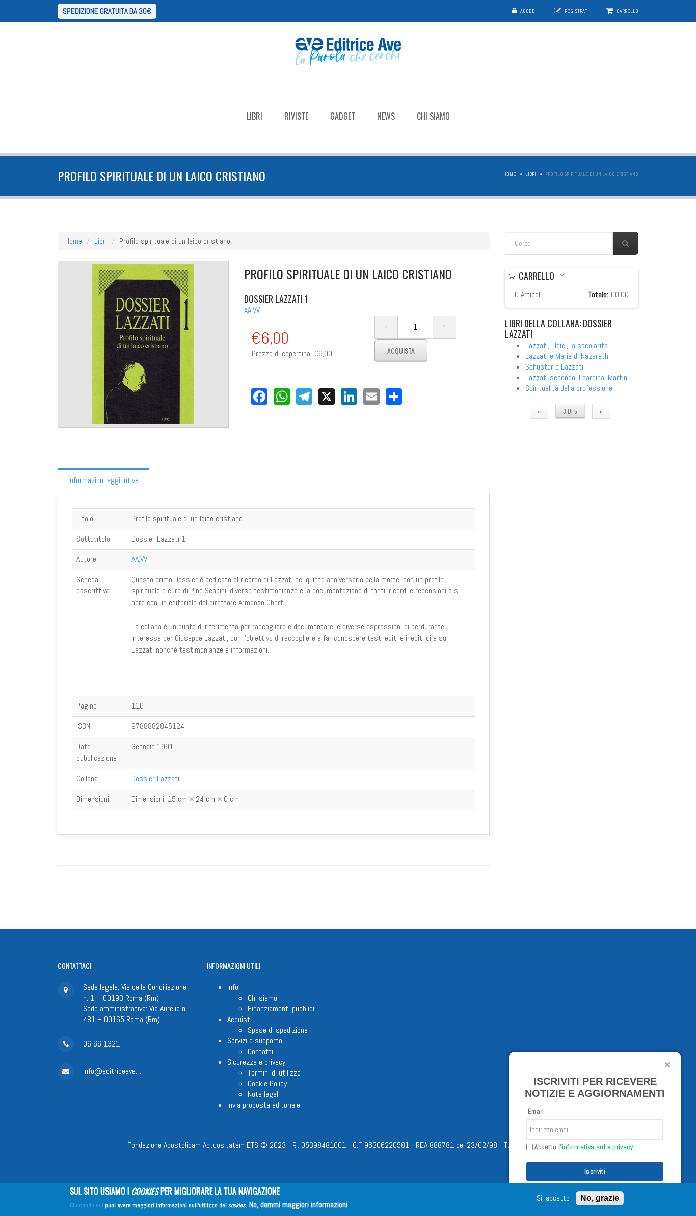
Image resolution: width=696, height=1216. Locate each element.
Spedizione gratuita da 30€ (107, 11)
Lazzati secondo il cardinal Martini (577, 377)
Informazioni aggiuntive (103, 480)
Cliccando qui (86, 1205)
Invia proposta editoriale (263, 1104)
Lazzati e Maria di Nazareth (566, 356)
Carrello (627, 11)
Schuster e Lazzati (554, 366)
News (386, 116)
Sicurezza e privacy (256, 1062)
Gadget (342, 116)
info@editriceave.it (112, 1071)
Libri (254, 116)
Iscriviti (595, 1171)
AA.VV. (252, 310)
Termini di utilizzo (274, 1072)
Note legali (264, 1094)
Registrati (577, 11)
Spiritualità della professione (568, 388)
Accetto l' (583, 1147)
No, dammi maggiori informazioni (298, 1204)
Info (232, 987)
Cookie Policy (267, 1083)
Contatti (260, 1051)
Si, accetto (553, 1198)
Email (536, 1111)
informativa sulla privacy (597, 1147)
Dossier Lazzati (155, 778)
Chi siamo (433, 116)
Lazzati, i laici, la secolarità (566, 345)
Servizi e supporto (254, 1040)
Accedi (528, 11)
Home (509, 174)
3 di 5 (570, 411)
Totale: (598, 294)
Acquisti (239, 1019)
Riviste (296, 116)
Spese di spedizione (278, 1030)
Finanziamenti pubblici (281, 1008)
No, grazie (599, 1198)
